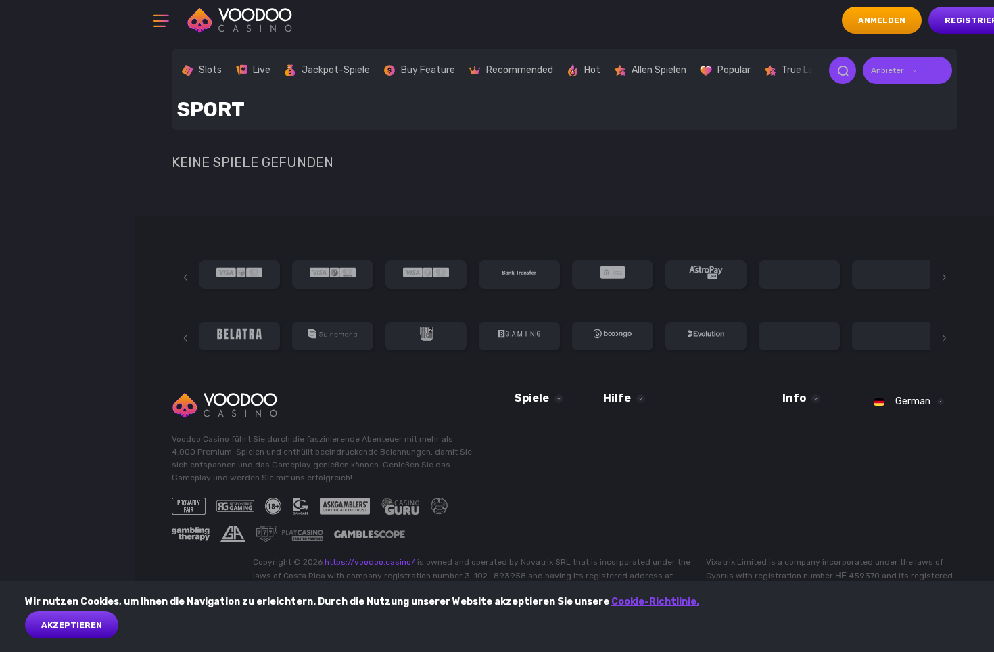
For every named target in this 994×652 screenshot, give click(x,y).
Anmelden (881, 20)
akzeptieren (71, 625)
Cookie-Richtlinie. (655, 601)
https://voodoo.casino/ (370, 562)
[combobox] (907, 70)
